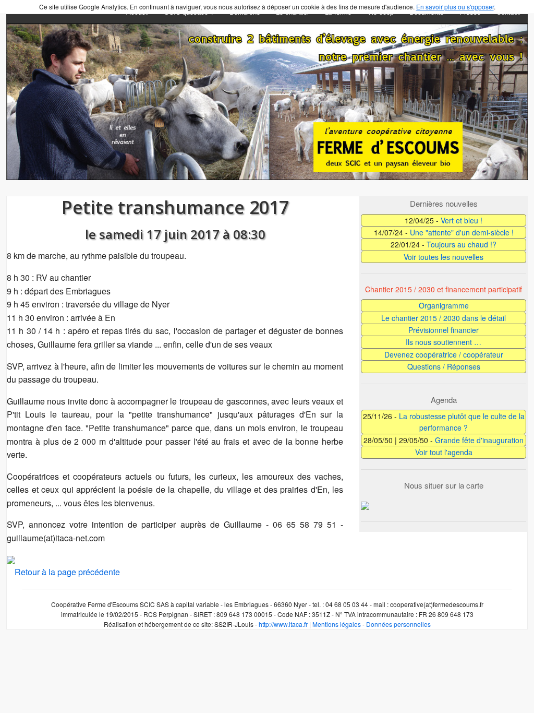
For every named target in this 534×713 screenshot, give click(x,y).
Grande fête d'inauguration (479, 440)
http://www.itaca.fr (283, 624)
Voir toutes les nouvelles (443, 257)
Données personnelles (398, 624)
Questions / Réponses (443, 366)
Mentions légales (336, 624)
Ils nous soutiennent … (443, 342)
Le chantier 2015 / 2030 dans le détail (443, 318)
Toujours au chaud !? (461, 244)
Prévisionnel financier (443, 330)
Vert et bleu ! (461, 220)
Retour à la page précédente (67, 572)
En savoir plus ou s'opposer (455, 6)
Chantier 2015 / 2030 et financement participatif (443, 289)
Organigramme (444, 305)
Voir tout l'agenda (443, 452)
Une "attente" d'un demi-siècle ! (462, 232)
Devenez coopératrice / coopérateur (443, 354)
